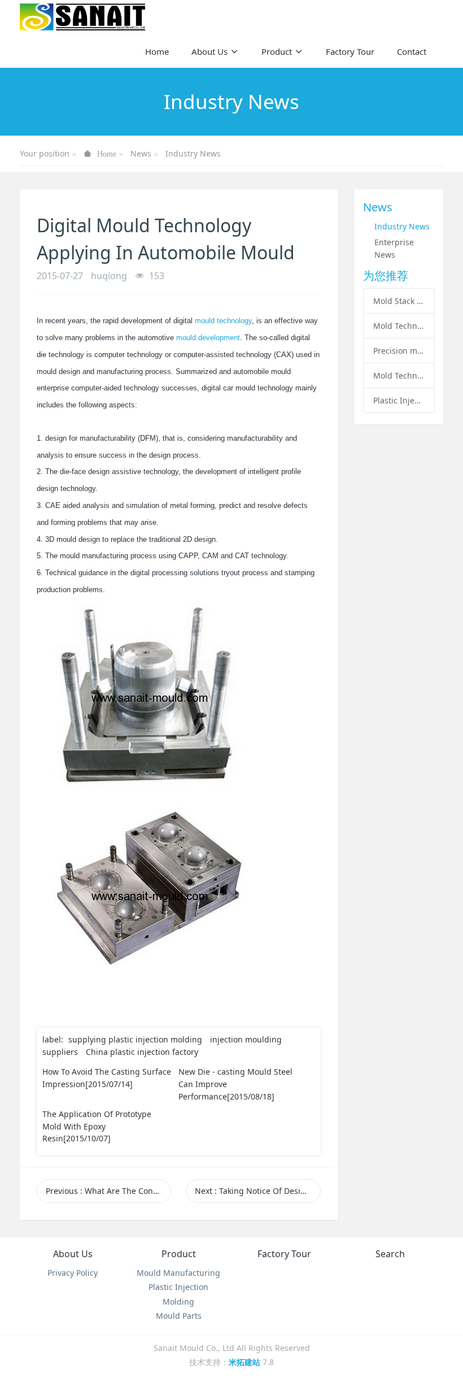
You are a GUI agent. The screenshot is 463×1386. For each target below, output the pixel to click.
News (140, 153)
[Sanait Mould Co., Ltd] (82, 17)
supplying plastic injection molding (135, 1039)
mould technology (223, 320)
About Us (73, 1254)
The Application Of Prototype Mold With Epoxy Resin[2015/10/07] (96, 1126)
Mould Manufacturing (178, 1272)
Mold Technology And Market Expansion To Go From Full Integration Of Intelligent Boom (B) (399, 325)
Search (390, 1254)
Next (257, 1190)
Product (178, 1254)
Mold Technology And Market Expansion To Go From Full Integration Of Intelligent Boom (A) (399, 375)
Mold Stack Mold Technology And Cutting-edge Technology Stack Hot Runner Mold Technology (399, 301)
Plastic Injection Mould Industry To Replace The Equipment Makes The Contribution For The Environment (399, 400)
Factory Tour (284, 1254)
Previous (108, 1190)
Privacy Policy (72, 1272)
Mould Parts (179, 1315)
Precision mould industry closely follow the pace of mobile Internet (399, 350)
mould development (208, 337)
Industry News (193, 153)
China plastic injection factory (142, 1051)
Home (157, 51)
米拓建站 (246, 1362)
